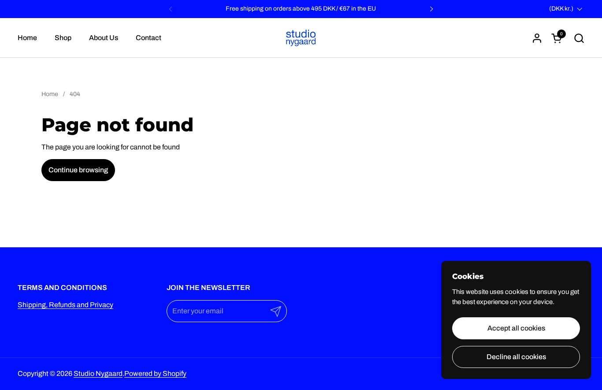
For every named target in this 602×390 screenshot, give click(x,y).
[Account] (537, 38)
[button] (578, 38)
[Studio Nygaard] (301, 38)
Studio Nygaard (98, 373)
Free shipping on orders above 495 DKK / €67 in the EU (301, 8)
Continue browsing (78, 170)
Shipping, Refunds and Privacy (65, 304)
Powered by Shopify (155, 373)
